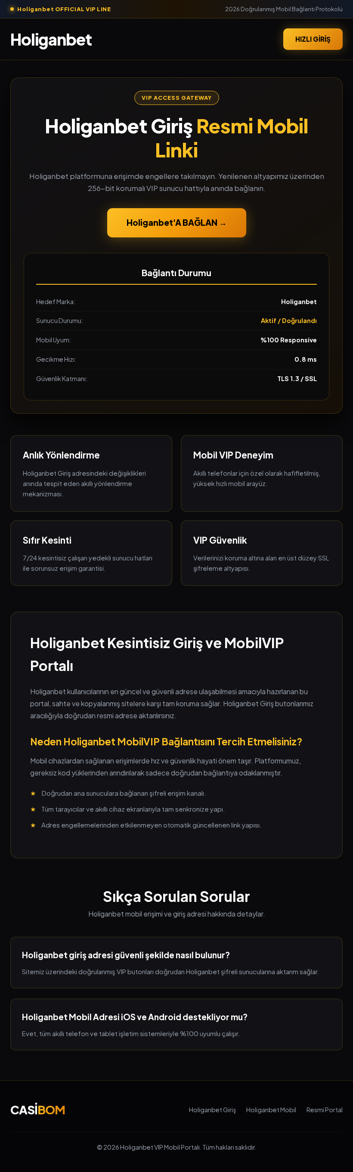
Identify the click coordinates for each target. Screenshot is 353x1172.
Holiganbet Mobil (271, 1110)
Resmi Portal (325, 1110)
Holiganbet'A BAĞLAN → (177, 222)
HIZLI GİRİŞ (313, 39)
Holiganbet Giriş (212, 1110)
